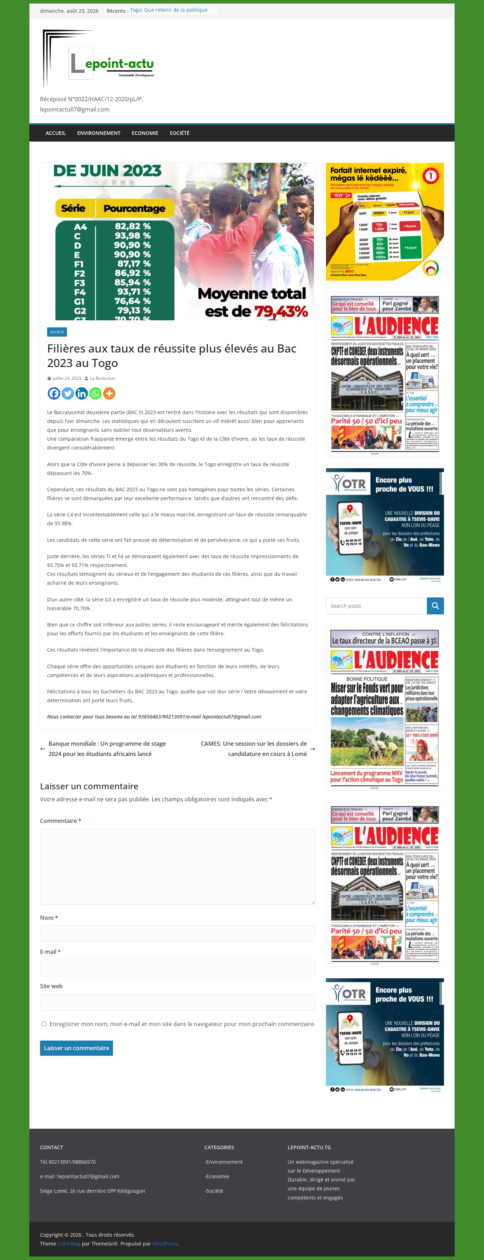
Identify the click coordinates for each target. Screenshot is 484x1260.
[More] (109, 393)
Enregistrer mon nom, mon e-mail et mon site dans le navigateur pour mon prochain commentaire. (182, 1024)
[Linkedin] (81, 393)
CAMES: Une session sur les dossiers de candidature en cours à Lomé (254, 749)
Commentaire (60, 821)
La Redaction (102, 378)
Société (180, 133)
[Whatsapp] (95, 393)
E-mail (50, 952)
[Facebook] (54, 393)
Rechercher (435, 605)
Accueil (56, 133)
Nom (49, 918)
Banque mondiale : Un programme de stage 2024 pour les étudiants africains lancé (107, 749)
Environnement (98, 133)
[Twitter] (68, 393)
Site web (51, 986)
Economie (145, 133)
